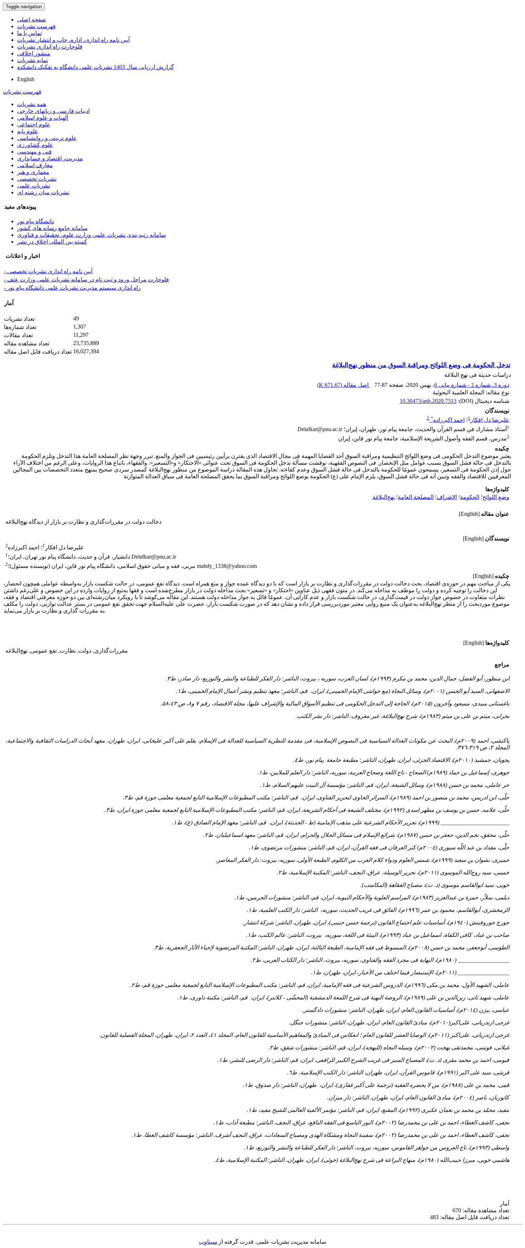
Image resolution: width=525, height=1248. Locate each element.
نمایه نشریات (32, 60)
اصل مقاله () (343, 385)
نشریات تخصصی (36, 179)
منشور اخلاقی (33, 53)
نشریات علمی (33, 186)
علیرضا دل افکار (489, 420)
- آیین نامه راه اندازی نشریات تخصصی (48, 271)
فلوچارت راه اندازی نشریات (49, 47)
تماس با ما (29, 33)
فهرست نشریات (36, 26)
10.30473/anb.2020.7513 (428, 401)
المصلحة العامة (416, 497)
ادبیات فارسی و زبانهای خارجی (53, 111)
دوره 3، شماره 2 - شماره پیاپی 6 (471, 385)
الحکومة (469, 497)
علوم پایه (27, 131)
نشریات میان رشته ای (43, 192)
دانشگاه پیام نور (35, 221)
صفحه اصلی (31, 19)
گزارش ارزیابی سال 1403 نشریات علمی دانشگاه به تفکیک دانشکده (95, 67)
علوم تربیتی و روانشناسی (47, 138)
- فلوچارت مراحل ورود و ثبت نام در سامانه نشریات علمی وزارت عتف (86, 279)
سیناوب (208, 1242)
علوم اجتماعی (33, 124)
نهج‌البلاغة (383, 497)
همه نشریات (31, 104)
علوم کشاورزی (35, 145)
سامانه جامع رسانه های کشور (52, 228)
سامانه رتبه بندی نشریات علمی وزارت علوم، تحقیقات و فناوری (91, 235)
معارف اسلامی (35, 165)
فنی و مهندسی (34, 152)
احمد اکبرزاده (448, 420)
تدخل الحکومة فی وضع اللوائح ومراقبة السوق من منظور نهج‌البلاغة (421, 365)
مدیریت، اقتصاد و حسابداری (50, 158)
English (25, 79)
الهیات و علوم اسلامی (42, 118)
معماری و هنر (33, 172)
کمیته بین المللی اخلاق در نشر (52, 242)
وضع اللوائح (495, 497)
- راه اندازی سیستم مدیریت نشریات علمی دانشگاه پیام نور (72, 288)
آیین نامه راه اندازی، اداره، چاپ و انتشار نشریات (73, 40)
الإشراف (447, 497)
